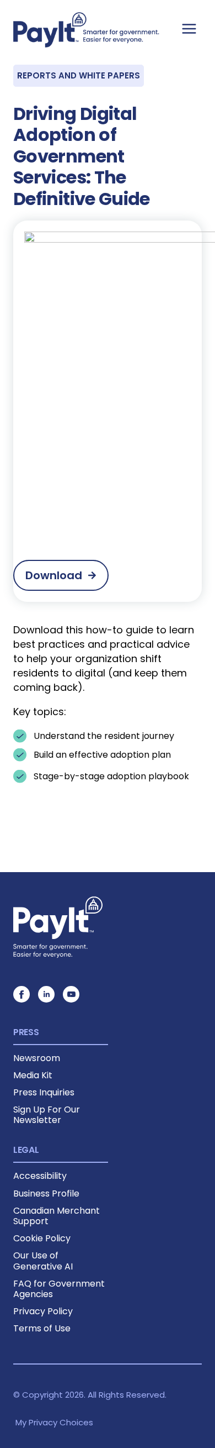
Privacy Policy (43, 1311)
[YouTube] (71, 994)
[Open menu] (189, 28)
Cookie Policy (42, 1238)
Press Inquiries (43, 1092)
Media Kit (32, 1075)
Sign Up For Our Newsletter (46, 1114)
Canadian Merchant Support (56, 1215)
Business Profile (46, 1193)
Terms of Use (42, 1328)
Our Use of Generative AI (43, 1260)
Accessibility (40, 1175)
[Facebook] (21, 994)
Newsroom (36, 1058)
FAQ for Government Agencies (59, 1288)
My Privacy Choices (54, 1422)
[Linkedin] (46, 994)
